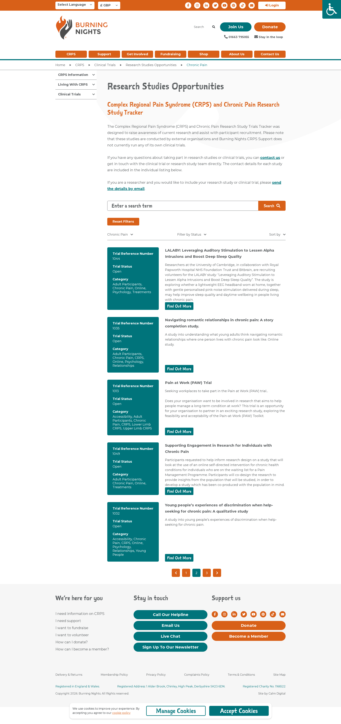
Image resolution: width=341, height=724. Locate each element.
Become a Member (248, 636)
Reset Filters (123, 222)
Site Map (279, 674)
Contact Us (270, 54)
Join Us (235, 27)
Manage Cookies (176, 711)
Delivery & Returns (68, 674)
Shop (203, 54)
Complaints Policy (196, 674)
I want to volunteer (72, 635)
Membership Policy (114, 674)
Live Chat (170, 636)
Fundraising (171, 54)
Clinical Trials (105, 65)
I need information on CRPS (79, 614)
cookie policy (121, 713)
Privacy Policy (156, 674)
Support (104, 54)
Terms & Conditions (241, 674)
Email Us (171, 625)
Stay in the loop (270, 37)
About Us (236, 54)
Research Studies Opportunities (151, 65)
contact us (270, 157)
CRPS (71, 54)
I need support (68, 621)
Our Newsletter (170, 647)
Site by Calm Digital (272, 693)
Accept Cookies (239, 711)
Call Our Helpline (170, 614)
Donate (270, 27)
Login (273, 5)
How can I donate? (71, 642)
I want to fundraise (71, 628)
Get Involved (137, 54)
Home (60, 65)
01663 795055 (238, 37)
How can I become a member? (82, 649)
